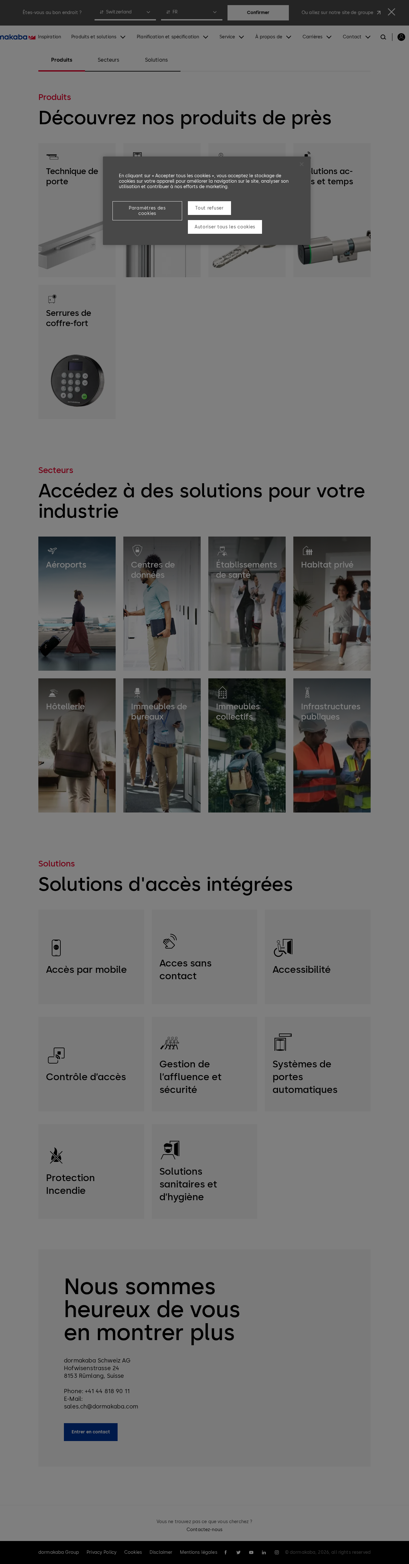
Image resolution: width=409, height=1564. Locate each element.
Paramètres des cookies (147, 210)
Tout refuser (209, 208)
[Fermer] (302, 164)
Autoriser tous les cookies (225, 227)
